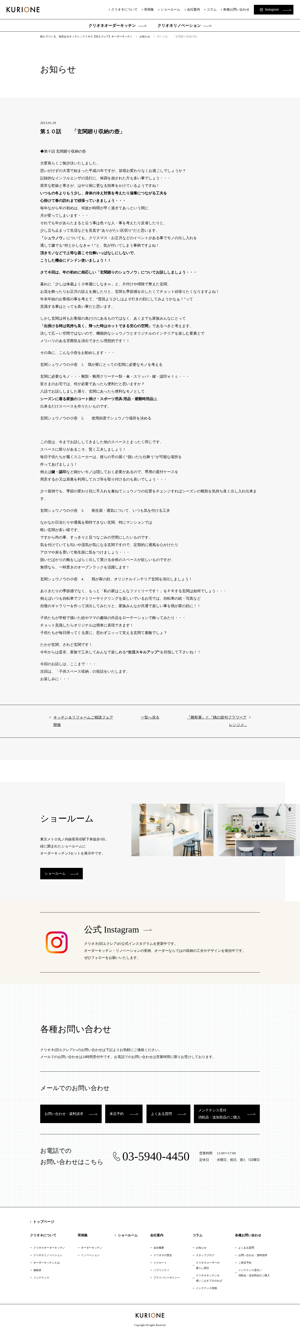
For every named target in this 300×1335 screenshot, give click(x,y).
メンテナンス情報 (206, 1288)
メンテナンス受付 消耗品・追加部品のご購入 (219, 1113)
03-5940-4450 (156, 1156)
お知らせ (201, 1247)
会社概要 (159, 1247)
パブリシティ (161, 1270)
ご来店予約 (244, 1262)
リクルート (160, 1262)
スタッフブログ (205, 1255)
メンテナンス (41, 1277)
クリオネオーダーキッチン (112, 25)
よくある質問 (161, 1114)
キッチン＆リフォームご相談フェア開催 (83, 721)
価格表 (37, 1270)
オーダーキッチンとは (46, 1262)
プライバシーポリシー (167, 1277)
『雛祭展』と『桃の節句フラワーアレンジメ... (217, 721)
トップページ (43, 1222)
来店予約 (117, 1114)
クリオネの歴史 (163, 1255)
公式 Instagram (111, 929)
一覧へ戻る (150, 717)
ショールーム (170, 9)
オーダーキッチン (91, 1247)
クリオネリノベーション (179, 25)
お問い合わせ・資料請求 (64, 1114)
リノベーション (90, 1255)
